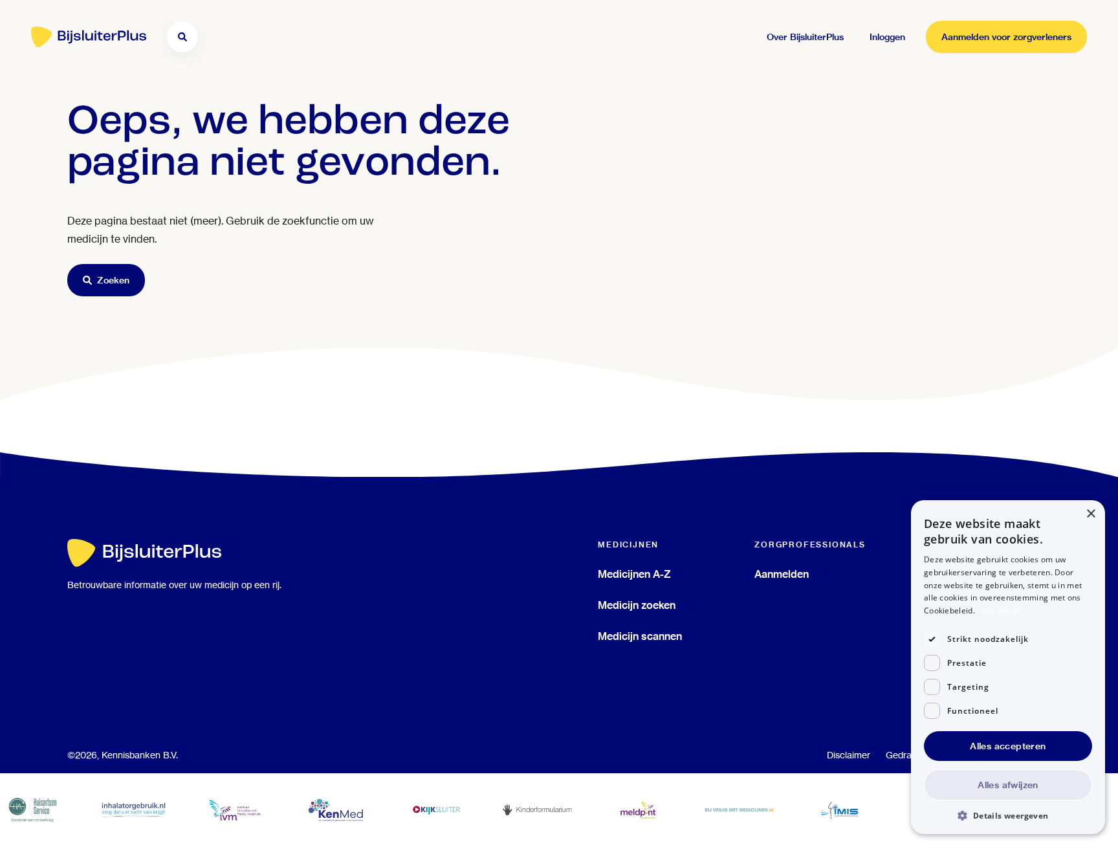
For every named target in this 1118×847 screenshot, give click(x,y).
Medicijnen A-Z (634, 573)
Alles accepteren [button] (1008, 746)
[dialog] (1008, 667)
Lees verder (999, 610)
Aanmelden (781, 573)
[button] (1008, 815)
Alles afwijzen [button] (1008, 785)
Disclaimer (848, 755)
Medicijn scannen (640, 636)
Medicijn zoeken (636, 605)
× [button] (1090, 514)
